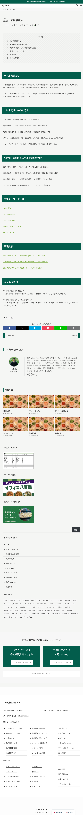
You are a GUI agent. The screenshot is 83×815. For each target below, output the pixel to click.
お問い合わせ (63, 779)
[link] (28, 374)
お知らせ (12, 600)
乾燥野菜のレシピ (38, 776)
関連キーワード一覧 (17, 51)
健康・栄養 (32, 610)
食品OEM (30, 617)
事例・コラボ (8, 610)
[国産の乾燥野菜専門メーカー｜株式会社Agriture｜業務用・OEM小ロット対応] (5, 6)
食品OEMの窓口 (12, 582)
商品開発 (69, 610)
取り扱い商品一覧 (12, 549)
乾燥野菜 (67, 607)
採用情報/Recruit (64, 774)
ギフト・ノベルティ (64, 600)
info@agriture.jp (23, 716)
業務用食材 (35, 614)
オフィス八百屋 (11, 573)
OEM (5, 600)
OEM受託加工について (14, 728)
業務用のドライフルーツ (41, 733)
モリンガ (40, 607)
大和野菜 (6, 614)
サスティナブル (9, 233)
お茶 (18, 600)
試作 (5, 617)
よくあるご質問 (11, 786)
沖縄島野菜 (65, 614)
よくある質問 (15, 58)
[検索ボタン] (77, 6)
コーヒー (6, 604)
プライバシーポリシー (66, 784)
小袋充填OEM (11, 753)
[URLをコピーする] (73, 328)
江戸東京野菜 (56, 614)
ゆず (32, 600)
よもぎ (38, 600)
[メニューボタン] (81, 6)
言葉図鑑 (35, 781)
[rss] (44, 810)
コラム (74, 600)
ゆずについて (63, 738)
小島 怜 (14, 369)
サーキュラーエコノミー (12, 226)
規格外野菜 (7, 208)
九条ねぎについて (64, 743)
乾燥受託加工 (10, 563)
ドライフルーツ (41, 604)
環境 (11, 25)
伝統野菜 (23, 610)
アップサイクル (9, 220)
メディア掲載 (31, 607)
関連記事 (13, 54)
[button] (9, 328)
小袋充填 (14, 614)
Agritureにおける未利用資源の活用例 (23, 48)
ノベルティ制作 (11, 577)
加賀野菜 (40, 610)
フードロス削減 (9, 214)
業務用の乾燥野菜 (38, 728)
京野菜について (64, 728)
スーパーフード (29, 604)
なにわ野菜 (25, 600)
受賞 (63, 610)
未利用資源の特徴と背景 (19, 44)
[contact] (46, 810)
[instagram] (35, 374)
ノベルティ (51, 604)
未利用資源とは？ (16, 41)
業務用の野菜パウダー (40, 738)
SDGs (7, 25)
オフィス (53, 600)
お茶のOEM (10, 568)
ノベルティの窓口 (38, 753)
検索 (75, 530)
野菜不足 (22, 617)
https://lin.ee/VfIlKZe (63, 710)
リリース (48, 607)
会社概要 (61, 769)
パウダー (59, 604)
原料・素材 (48, 610)
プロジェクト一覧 (12, 776)
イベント (45, 600)
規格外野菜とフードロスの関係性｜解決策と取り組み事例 (24, 255)
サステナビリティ (17, 604)
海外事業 (9, 587)
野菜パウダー (10, 559)
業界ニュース (45, 614)
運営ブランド (37, 767)
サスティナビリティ (13, 767)
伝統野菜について (64, 733)
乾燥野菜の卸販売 (12, 554)
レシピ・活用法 (57, 607)
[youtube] (41, 810)
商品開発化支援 (11, 743)
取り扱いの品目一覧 (13, 781)
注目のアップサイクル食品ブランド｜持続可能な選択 (22, 268)
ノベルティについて (13, 733)
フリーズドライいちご (66, 748)
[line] (39, 810)
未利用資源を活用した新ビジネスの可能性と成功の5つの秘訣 (25, 262)
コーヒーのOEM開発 (39, 743)
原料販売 (57, 610)
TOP (7, 544)
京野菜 (16, 610)
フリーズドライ (8, 607)
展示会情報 (62, 753)
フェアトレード (69, 604)
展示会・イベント (25, 614)
